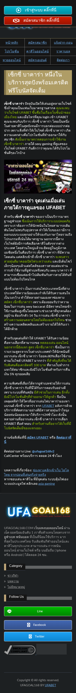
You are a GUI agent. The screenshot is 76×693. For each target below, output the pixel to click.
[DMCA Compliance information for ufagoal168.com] (19, 653)
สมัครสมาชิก (37, 42)
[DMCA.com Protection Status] (51, 653)
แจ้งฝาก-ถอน (63, 42)
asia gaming (46, 483)
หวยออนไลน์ (12, 60)
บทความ (13, 581)
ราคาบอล (63, 51)
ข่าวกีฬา (12, 575)
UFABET (48, 406)
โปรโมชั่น (12, 51)
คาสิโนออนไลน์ (37, 51)
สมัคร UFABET (38, 437)
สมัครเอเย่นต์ (37, 60)
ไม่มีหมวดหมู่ (16, 587)
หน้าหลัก (11, 42)
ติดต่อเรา (63, 60)
